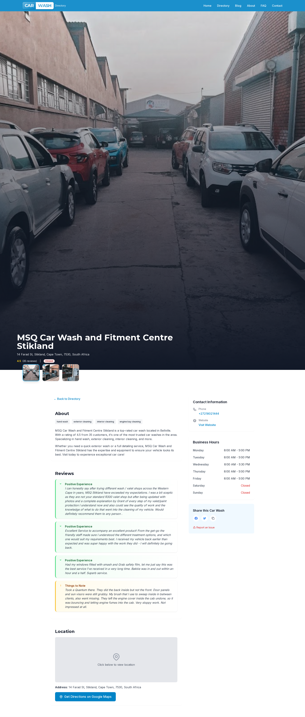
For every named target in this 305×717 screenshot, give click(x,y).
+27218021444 (209, 413)
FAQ (263, 5)
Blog (238, 5)
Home (207, 5)
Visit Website (207, 425)
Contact (277, 5)
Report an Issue (205, 527)
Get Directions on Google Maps (88, 696)
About (251, 5)
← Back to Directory (67, 399)
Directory (223, 5)
